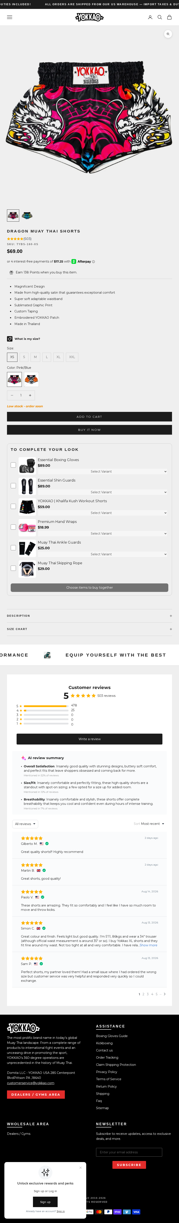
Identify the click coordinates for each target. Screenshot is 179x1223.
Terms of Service (108, 1079)
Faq (99, 1101)
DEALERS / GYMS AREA (35, 1095)
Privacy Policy (106, 1072)
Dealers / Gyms (18, 1134)
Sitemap (102, 1108)
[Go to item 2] (27, 215)
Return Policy (106, 1086)
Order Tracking (107, 1058)
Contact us (104, 1050)
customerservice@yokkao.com (30, 1083)
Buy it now (89, 429)
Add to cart (89, 416)
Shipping (102, 1094)
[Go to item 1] (13, 215)
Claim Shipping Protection (116, 1065)
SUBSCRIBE (129, 1165)
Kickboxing (104, 1043)
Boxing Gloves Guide (112, 1036)
